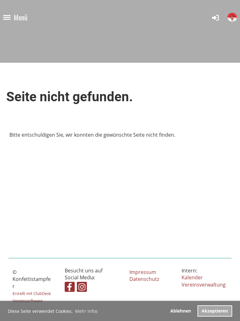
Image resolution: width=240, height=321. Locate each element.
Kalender (192, 277)
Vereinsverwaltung (204, 284)
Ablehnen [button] (180, 311)
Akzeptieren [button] (215, 311)
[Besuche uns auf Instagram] (82, 288)
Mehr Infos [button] (86, 311)
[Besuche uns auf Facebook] (70, 288)
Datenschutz (144, 279)
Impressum (142, 272)
